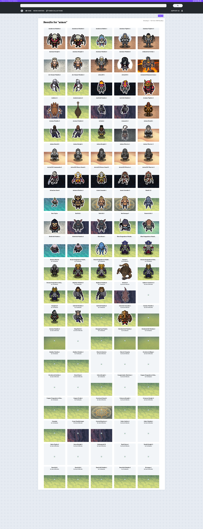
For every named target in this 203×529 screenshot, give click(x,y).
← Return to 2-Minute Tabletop (8, 1)
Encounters (39, 11)
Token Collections (55, 11)
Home (29, 11)
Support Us (175, 11)
